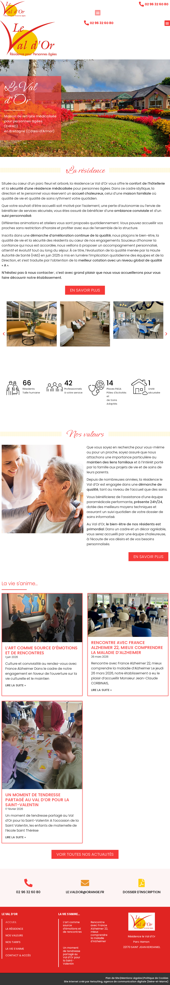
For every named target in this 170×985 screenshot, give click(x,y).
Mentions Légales (131, 978)
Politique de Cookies (156, 978)
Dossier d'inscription (142, 892)
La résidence (14, 929)
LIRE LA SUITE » (15, 685)
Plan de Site (113, 978)
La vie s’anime (14, 949)
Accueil (10, 922)
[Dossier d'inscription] (141, 883)
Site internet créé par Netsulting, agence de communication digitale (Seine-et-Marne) (116, 981)
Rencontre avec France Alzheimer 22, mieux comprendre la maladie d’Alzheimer (127, 647)
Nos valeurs (14, 935)
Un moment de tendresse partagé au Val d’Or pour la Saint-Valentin (37, 800)
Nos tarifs (12, 942)
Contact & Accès (18, 955)
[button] (97, 12)
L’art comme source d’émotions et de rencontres (41, 650)
